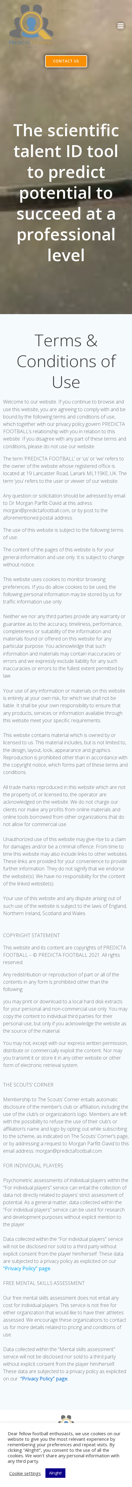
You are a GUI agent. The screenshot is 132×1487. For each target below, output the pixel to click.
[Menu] (120, 26)
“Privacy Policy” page (26, 1268)
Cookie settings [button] (25, 1473)
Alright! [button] (55, 1473)
